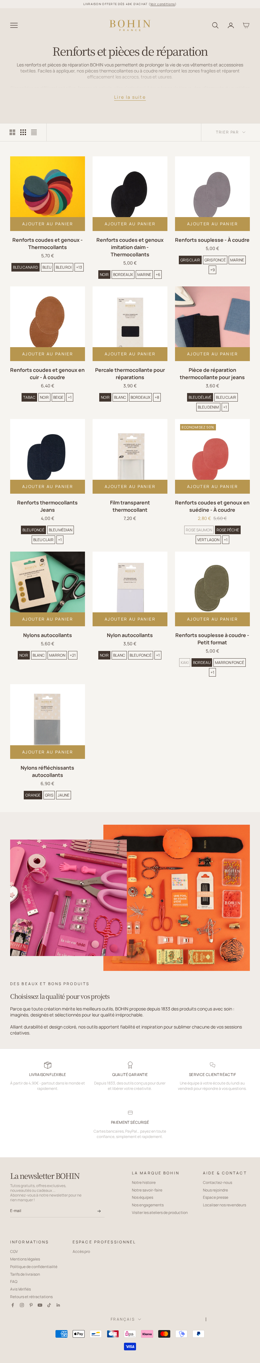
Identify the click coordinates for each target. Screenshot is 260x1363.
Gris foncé (215, 260)
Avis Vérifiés (20, 1289)
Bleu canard (25, 267)
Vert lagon (208, 539)
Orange (33, 795)
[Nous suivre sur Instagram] (21, 1305)
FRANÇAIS (123, 1319)
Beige (58, 397)
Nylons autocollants (47, 635)
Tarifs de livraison (25, 1274)
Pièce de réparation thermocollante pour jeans (212, 373)
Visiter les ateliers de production (160, 1212)
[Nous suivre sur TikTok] (49, 1305)
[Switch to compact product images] (34, 132)
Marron (57, 655)
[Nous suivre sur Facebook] (12, 1305)
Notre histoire (144, 1182)
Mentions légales (25, 1259)
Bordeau (202, 662)
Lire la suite (130, 97)
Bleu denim (208, 407)
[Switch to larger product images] (12, 132)
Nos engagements (148, 1205)
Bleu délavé (200, 397)
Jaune (63, 795)
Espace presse (215, 1197)
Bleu (46, 267)
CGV (14, 1251)
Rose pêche (228, 530)
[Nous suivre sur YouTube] (39, 1305)
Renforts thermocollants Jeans (47, 506)
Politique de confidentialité (33, 1266)
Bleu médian (60, 530)
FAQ (13, 1281)
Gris (49, 795)
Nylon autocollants (130, 635)
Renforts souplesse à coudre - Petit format (212, 639)
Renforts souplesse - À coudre (212, 239)
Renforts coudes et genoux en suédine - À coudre (212, 506)
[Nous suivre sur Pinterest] (31, 1305)
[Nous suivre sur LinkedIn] (58, 1305)
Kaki (185, 662)
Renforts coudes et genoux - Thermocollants (47, 243)
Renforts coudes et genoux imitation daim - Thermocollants (130, 247)
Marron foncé (229, 662)
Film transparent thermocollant (130, 506)
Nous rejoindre (215, 1190)
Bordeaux (123, 274)
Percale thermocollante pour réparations (130, 373)
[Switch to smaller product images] (23, 132)
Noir (104, 274)
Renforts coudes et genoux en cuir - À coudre (47, 373)
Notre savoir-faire (147, 1190)
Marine (144, 274)
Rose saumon (199, 530)
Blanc (120, 397)
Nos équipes (142, 1197)
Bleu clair (226, 397)
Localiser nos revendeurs (224, 1205)
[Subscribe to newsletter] (98, 1211)
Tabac (29, 397)
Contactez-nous (217, 1182)
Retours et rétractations (31, 1296)
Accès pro (81, 1251)
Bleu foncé (33, 530)
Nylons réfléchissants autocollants (47, 771)
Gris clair (190, 260)
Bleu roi (64, 267)
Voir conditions (162, 4)
